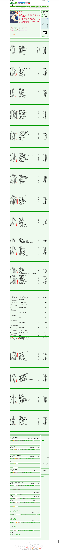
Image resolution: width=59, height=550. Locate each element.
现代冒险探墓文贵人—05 (14, 203)
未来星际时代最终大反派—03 (14, 340)
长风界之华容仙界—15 (13, 382)
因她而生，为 (43, 26)
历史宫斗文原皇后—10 (13, 51)
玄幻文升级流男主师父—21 (14, 284)
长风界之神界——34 (13, 402)
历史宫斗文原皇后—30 (13, 72)
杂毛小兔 (43, 23)
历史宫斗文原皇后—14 (13, 55)
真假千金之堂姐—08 (13, 130)
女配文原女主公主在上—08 (14, 173)
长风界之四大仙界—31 (13, 399)
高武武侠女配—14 (13, 89)
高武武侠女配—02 (13, 76)
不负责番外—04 (13, 423)
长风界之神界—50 (13, 419)
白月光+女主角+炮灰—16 (14, 114)
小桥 (12, 530)
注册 (42, 0)
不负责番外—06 (13, 425)
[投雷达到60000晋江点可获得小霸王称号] (14, 449)
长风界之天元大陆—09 (13, 376)
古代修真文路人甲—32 (13, 247)
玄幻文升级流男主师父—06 (14, 268)
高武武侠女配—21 (13, 96)
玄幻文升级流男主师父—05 (14, 267)
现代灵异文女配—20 (13, 198)
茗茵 (12, 440)
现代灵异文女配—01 (13, 178)
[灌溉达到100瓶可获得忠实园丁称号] (16, 530)
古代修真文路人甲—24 (13, 238)
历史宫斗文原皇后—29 (13, 71)
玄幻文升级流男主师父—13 (14, 276)
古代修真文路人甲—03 (13, 216)
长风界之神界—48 (13, 417)
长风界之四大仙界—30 (13, 398)
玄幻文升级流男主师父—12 (14, 275)
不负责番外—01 (13, 420)
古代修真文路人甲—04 (13, 217)
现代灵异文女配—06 (13, 183)
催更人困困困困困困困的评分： (44, 455)
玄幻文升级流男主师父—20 (14, 283)
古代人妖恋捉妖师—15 (13, 159)
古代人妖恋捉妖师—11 (13, 155)
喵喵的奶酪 (13, 494)
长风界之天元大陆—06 (13, 373)
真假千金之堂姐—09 (13, 131)
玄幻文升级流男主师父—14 (14, 277)
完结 (48, 6)
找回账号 (44, 0)
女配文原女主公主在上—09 (14, 174)
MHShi (13, 522)
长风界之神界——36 (13, 404)
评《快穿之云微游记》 (43, 470)
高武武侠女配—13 (13, 88)
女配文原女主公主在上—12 (14, 177)
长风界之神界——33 (13, 401)
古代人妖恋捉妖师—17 (13, 161)
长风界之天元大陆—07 (13, 374)
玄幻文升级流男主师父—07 (14, 269)
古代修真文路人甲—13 (13, 226)
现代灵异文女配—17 (13, 195)
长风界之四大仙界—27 (13, 395)
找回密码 (47, 0)
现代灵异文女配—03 (13, 180)
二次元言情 (43, 6)
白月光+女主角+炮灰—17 (14, 115)
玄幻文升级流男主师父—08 (14, 270)
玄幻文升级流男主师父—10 (14, 272)
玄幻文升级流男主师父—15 (14, 278)
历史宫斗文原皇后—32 (13, 74)
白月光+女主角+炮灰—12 (14, 110)
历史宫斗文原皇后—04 (13, 45)
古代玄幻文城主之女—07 (14, 354)
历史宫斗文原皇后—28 (13, 70)
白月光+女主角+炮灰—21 (14, 119)
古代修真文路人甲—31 (13, 246)
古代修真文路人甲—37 (13, 252)
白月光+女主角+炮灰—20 (14, 118)
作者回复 (12, 510)
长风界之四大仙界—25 (13, 393)
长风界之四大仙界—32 (13, 400)
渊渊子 (13, 514)
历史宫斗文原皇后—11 (13, 52)
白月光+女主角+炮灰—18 (14, 116)
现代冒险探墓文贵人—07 (14, 205)
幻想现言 (32, 6)
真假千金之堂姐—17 (13, 138)
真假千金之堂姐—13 (13, 134)
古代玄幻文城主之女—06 (14, 353)
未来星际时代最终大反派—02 (14, 339)
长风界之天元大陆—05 (13, 372)
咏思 (12, 467)
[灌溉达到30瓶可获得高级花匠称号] (16, 472)
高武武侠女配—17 (13, 92)
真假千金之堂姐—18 (13, 139)
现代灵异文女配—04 (13, 181)
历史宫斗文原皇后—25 (13, 67)
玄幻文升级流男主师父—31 (14, 295)
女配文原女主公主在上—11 (14, 176)
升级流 (16, 26)
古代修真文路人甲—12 (13, 225)
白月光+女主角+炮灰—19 (14, 117)
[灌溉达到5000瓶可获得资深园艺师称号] (18, 449)
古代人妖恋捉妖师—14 (13, 158)
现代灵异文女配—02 (13, 179)
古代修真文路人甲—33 (13, 248)
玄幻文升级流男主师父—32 (14, 296)
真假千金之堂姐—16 (13, 137)
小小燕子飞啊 (43, 22)
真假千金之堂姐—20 (13, 141)
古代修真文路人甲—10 (13, 223)
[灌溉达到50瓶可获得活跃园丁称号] (18, 458)
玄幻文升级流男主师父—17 (14, 280)
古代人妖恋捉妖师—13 (13, 157)
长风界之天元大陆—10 (13, 377)
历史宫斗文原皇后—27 (13, 69)
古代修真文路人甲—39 (13, 254)
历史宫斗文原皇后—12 (13, 53)
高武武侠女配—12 (13, 87)
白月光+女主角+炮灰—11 (14, 109)
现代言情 (29, 6)
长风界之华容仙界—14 (13, 381)
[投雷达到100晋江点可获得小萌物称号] (14, 489)
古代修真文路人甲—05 (13, 218)
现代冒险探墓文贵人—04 (14, 202)
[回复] (38, 438)
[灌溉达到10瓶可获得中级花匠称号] (16, 440)
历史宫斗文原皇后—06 (13, 47)
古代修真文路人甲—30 (13, 245)
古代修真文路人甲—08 (13, 221)
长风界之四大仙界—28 (13, 396)
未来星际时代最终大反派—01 (14, 338)
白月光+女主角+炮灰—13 (14, 111)
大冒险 (18, 26)
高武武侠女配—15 (13, 90)
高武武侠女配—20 (13, 95)
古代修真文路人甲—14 (13, 227)
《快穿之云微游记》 (22, 440)
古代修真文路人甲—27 (13, 241)
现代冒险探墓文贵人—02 (14, 200)
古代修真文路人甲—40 (13, 255)
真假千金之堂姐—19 (13, 140)
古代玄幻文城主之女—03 (14, 350)
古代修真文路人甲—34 (13, 249)
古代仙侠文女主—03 (13, 359)
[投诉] (31, 438)
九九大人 (13, 485)
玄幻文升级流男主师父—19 (14, 282)
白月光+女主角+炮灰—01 (14, 98)
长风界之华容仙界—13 (13, 380)
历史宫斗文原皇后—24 (13, 66)
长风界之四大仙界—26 (13, 394)
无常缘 (13, 463)
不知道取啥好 (13, 498)
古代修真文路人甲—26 (13, 240)
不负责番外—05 (13, 424)
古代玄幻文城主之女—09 (14, 356)
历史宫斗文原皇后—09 (13, 50)
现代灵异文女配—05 (13, 182)
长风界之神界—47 (13, 416)
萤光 (12, 472)
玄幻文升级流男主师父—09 (14, 271)
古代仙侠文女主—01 (13, 357)
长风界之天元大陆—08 (13, 375)
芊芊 (42, 24)
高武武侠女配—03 (13, 77)
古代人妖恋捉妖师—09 (13, 153)
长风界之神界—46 (13, 415)
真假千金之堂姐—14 (13, 135)
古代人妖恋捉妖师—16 (13, 160)
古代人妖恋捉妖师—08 (13, 152)
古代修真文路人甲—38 (13, 253)
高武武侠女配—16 (13, 91)
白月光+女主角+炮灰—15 (14, 113)
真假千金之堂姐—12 (13, 133)
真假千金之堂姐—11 (13, 132)
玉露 (42, 27)
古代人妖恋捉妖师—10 (13, 154)
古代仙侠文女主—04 (13, 360)
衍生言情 (46, 6)
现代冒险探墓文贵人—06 (14, 204)
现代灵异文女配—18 (13, 196)
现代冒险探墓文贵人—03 (14, 201)
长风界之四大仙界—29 (13, 397)
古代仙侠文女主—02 (13, 358)
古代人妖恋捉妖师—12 (13, 156)
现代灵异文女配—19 (13, 197)
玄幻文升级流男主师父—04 (14, 266)
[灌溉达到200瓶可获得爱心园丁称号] (19, 522)
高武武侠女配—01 (13, 75)
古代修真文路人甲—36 (13, 251)
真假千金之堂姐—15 (13, 136)
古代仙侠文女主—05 (13, 361)
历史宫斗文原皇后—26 (13, 68)
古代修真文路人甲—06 (13, 219)
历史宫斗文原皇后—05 (13, 46)
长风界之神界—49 (13, 418)
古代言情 (27, 6)
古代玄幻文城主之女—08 (14, 355)
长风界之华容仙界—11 (13, 378)
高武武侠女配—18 (13, 93)
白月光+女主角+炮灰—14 (14, 112)
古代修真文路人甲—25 (13, 239)
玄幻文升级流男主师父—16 (14, 279)
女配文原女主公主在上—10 (14, 175)
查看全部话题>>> (43, 476)
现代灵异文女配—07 (13, 184)
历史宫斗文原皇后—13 (13, 54)
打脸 (15, 26)
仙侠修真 (14, 26)
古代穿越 (34, 6)
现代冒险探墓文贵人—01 (14, 199)
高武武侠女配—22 (13, 97)
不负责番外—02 (13, 421)
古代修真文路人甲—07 (13, 220)
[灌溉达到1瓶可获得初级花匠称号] (16, 467)
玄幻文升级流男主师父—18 (14, 281)
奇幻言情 (37, 6)
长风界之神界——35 (13, 403)
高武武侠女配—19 (13, 94)
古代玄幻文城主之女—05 (14, 352)
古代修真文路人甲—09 (13, 222)
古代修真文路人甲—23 (13, 237)
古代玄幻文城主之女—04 (14, 351)
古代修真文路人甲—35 (13, 250)
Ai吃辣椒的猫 (13, 458)
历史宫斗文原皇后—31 (13, 73)
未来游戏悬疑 (40, 6)
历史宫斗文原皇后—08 (13, 49)
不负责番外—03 (13, 422)
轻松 (19, 26)
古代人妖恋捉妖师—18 (13, 162)
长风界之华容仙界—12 (13, 379)
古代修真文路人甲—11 (13, 224)
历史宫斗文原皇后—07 (13, 48)
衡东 (42, 25)
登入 (41, 0)
